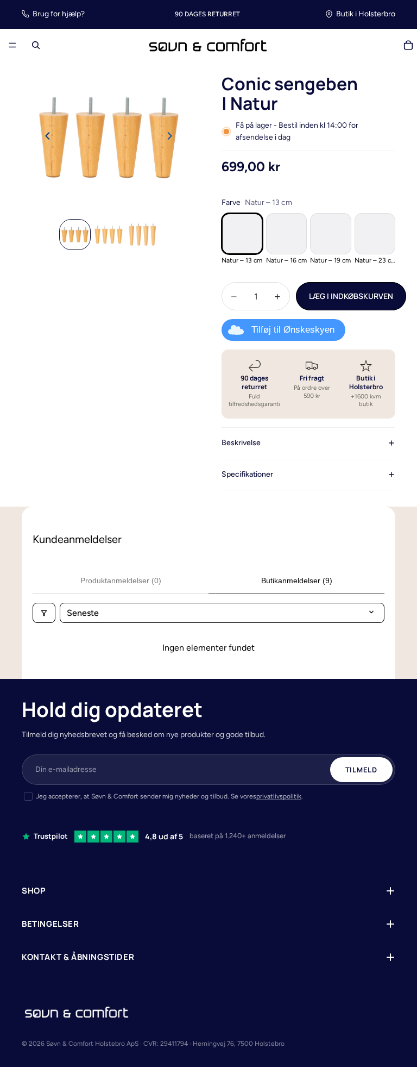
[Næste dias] (173, 137)
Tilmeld (361, 770)
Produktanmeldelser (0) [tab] (120, 580)
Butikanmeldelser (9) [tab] (296, 580)
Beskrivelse (241, 442)
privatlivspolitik (278, 796)
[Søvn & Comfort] (76, 1012)
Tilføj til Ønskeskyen (292, 330)
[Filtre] (44, 613)
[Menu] (12, 45)
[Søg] (36, 45)
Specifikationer (247, 474)
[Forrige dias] (44, 137)
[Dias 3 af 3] (142, 234)
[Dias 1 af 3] (75, 234)
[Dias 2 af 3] (108, 234)
